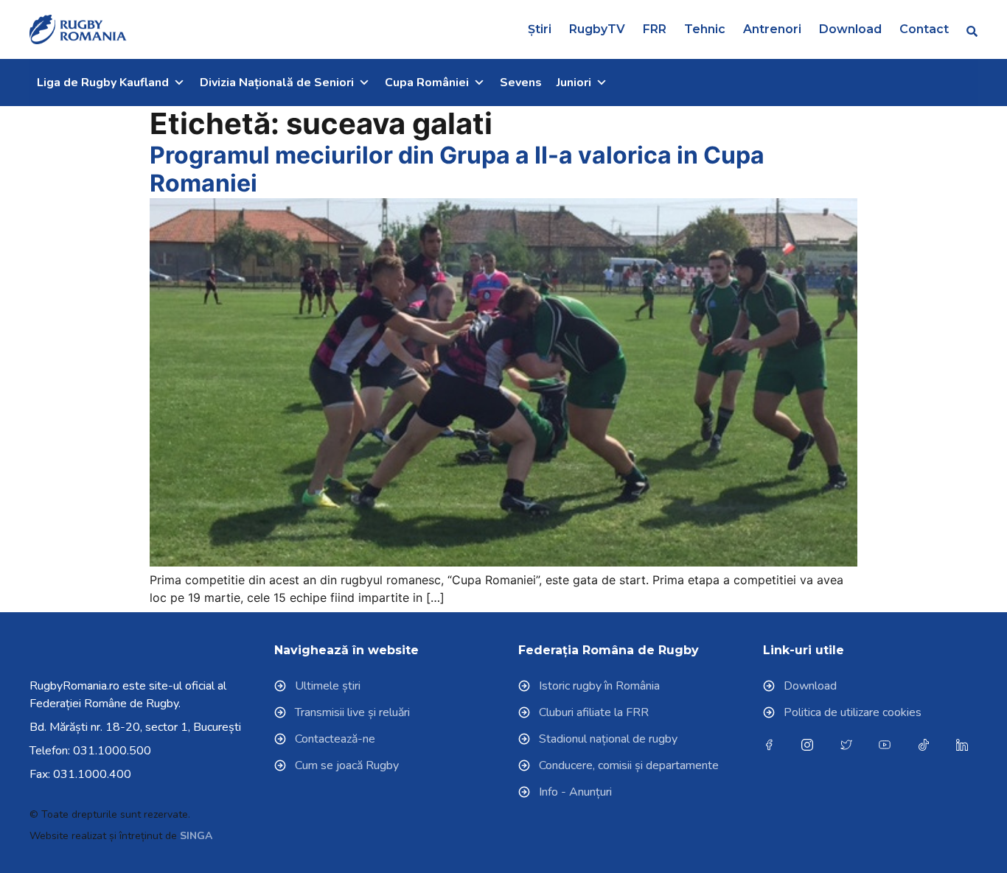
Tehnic (704, 29)
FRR (654, 29)
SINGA (196, 836)
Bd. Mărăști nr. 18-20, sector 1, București (135, 727)
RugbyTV (597, 29)
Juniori (574, 82)
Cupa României (427, 82)
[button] (972, 30)
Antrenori (772, 29)
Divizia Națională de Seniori (277, 82)
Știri (539, 29)
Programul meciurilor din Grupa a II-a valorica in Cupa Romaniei (457, 169)
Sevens (521, 82)
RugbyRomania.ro (74, 686)
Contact (924, 29)
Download (850, 29)
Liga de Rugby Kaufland (103, 82)
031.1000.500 (112, 751)
